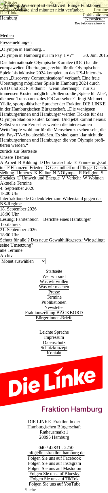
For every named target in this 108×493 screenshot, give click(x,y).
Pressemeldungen (16, 42)
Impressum (54, 337)
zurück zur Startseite (18, 151)
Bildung (29, 162)
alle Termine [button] (11, 250)
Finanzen (19, 167)
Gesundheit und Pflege (71, 167)
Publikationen (54, 302)
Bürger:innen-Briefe (54, 317)
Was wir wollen (54, 281)
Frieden (36, 167)
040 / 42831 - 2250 (56, 447)
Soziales (7, 177)
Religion (90, 172)
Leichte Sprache (54, 332)
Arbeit (10, 162)
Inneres (25, 172)
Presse (54, 291)
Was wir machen (54, 286)
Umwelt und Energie (41, 177)
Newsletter (95, 18)
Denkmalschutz (58, 162)
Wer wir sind (54, 276)
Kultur (45, 172)
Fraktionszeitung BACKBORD (54, 312)
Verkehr (74, 177)
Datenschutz (54, 342)
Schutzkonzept (54, 347)
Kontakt (54, 352)
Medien (7, 35)
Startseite (54, 271)
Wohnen (96, 177)
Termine (54, 297)
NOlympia (67, 172)
